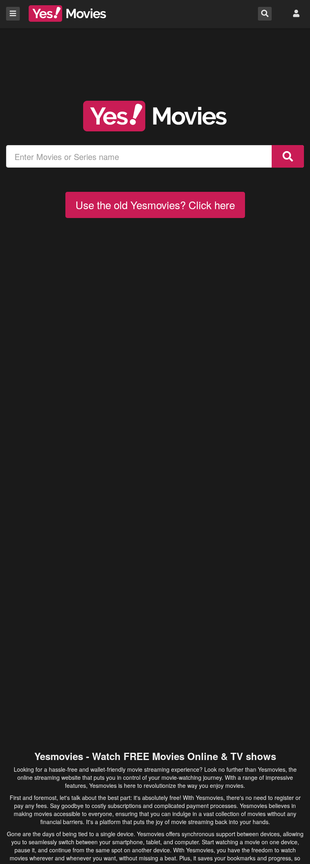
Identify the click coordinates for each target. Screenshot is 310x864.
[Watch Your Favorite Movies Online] (155, 116)
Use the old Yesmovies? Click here (155, 204)
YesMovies (67, 13)
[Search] (288, 156)
